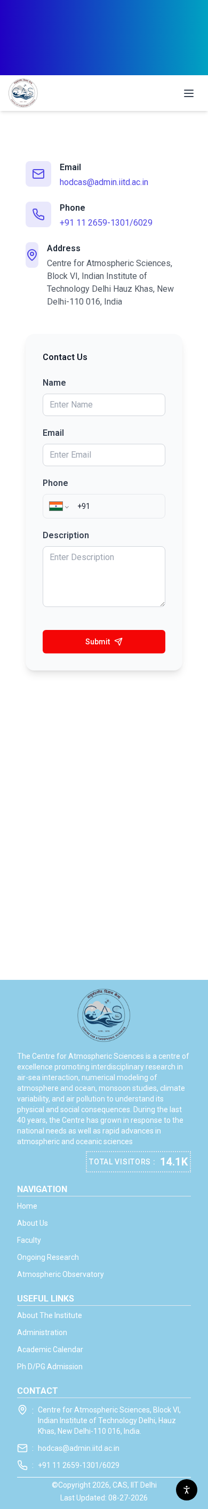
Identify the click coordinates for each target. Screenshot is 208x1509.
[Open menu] (188, 93)
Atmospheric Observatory (60, 1274)
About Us (32, 1223)
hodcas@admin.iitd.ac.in (104, 182)
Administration (42, 1332)
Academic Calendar (50, 1349)
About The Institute (49, 1315)
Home (27, 1206)
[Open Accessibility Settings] (186, 1489)
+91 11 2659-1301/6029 (106, 223)
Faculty (29, 1240)
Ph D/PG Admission (50, 1366)
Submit (97, 641)
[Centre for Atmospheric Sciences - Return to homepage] (23, 93)
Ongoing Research (48, 1257)
